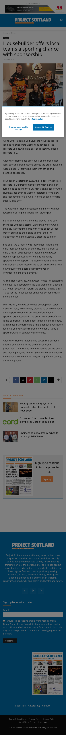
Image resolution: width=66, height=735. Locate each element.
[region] (33, 121)
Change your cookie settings (18, 128)
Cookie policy (37, 119)
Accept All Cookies (43, 127)
